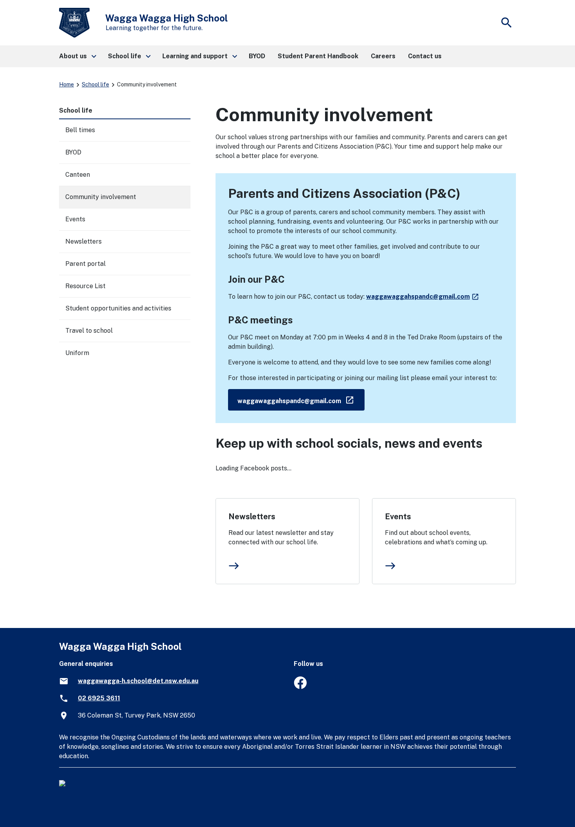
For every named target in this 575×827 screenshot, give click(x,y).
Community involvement (100, 197)
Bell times (80, 130)
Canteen (77, 174)
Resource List (85, 286)
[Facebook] (300, 687)
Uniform (77, 353)
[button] (77, 56)
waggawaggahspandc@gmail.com (423, 296)
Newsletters (251, 516)
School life (95, 84)
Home (66, 84)
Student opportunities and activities (118, 308)
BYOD (73, 152)
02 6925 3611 (99, 698)
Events (398, 516)
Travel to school (89, 330)
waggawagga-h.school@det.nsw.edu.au (138, 681)
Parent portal (85, 263)
